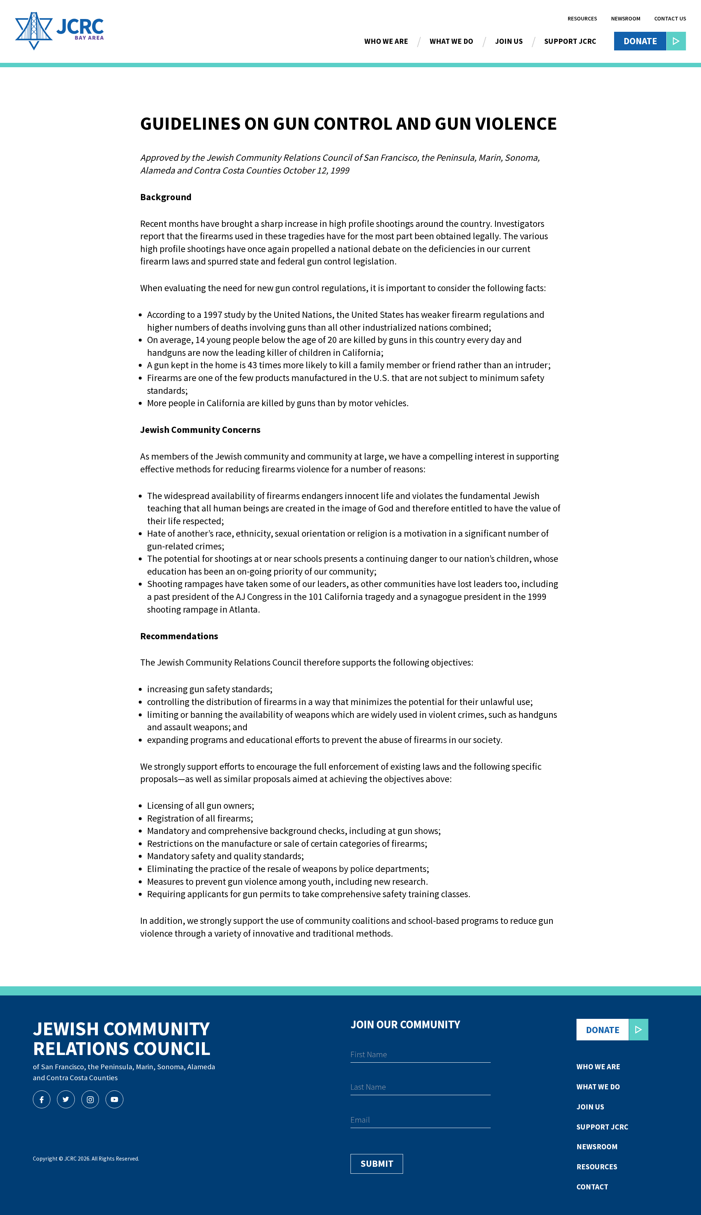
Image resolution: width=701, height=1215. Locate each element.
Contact (592, 1187)
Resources (582, 18)
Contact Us (670, 18)
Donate (640, 41)
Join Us (509, 41)
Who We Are (386, 41)
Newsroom (625, 18)
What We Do (451, 41)
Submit (377, 1163)
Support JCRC (570, 41)
